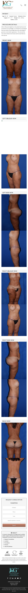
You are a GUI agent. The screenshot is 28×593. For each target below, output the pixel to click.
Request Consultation (9, 539)
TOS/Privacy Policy (15, 589)
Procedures (7, 542)
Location (6, 541)
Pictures (6, 544)
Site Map (8, 589)
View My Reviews (8, 546)
